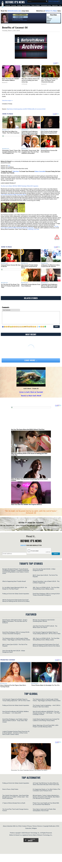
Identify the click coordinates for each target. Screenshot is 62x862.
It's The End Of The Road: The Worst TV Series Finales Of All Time (10, 286)
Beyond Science (26, 5)
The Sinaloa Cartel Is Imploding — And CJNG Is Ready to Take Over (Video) (46, 706)
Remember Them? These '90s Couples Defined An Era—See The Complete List (11, 152)
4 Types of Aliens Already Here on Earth (13, 803)
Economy (13, 5)
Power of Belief (36, 5)
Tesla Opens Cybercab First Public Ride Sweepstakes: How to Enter (44, 810)
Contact (24, 826)
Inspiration (55, 5)
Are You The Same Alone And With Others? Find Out (27, 429)
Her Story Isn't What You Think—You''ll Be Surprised (10, 132)
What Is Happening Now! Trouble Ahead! (14, 581)
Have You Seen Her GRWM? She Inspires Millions (26, 504)
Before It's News (15, 2)
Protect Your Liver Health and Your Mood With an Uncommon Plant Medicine (46, 803)
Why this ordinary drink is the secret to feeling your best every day (29, 454)
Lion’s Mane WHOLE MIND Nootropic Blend (13, 194)
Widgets (34, 828)
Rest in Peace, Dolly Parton (10, 789)
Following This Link (33, 229)
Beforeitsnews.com (14, 11)
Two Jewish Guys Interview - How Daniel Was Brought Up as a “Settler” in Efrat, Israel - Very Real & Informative (15, 797)
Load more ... (30, 360)
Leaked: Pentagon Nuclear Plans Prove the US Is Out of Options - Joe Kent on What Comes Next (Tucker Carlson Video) (15, 733)
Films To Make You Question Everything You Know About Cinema (29, 479)
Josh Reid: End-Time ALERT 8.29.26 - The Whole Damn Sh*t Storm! (45, 626)
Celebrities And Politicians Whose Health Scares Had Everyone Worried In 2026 (30, 133)
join (9, 165)
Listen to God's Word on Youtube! (31, 392)
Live (60, 5)
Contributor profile (16, 20)
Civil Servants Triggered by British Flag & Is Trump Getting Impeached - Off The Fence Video (46, 633)
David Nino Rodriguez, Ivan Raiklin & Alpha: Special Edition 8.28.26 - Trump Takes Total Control (15, 720)
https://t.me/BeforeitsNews (50, 525)
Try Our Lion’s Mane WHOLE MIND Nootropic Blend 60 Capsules (19, 186)
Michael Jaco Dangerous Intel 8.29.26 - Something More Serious (44, 620)
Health (19, 5)
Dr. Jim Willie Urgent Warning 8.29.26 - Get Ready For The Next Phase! (14, 588)
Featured (7, 5)
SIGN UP (23, 545)
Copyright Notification (49, 826)
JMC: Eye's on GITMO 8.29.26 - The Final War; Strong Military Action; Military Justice (46, 588)
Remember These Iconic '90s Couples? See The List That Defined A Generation (30, 152)
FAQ (19, 826)
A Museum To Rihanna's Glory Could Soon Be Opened (50, 265)
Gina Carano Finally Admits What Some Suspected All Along (49, 133)
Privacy (29, 826)
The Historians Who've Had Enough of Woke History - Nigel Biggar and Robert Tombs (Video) (16, 639)
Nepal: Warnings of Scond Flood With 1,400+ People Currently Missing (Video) (46, 726)
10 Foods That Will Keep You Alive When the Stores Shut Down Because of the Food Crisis (46, 783)
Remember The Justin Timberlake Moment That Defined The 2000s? (29, 770)
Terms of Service (37, 826)
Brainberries (5, 129)
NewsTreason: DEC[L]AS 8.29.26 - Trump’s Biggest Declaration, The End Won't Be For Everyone (14, 621)
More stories (24, 20)
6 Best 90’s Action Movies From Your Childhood (30, 285)
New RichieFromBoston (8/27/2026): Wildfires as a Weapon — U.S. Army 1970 (15, 712)
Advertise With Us (12, 826)
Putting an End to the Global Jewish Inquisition (15, 593)
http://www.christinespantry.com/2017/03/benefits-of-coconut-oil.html (26, 109)
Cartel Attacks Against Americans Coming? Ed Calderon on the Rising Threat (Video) (46, 719)
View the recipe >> (7, 100)
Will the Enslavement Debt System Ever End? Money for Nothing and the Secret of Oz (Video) (15, 600)
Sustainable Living (46, 5)
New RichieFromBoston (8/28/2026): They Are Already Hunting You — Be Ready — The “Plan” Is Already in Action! (46, 713)
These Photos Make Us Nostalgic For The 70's (45, 685)
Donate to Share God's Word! (31, 396)
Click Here (16, 171)
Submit (56, 553)
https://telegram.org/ (22, 525)
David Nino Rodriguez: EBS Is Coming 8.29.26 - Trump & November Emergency (46, 594)
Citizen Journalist (40, 171)
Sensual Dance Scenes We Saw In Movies (49, 151)
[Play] (31, 377)
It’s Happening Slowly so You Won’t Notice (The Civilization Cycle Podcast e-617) (46, 790)
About (4, 826)
